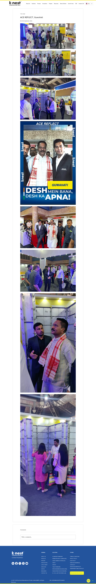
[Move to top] (92, 580)
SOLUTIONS (54, 552)
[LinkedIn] (13, 563)
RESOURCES (43, 571)
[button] (34, 3)
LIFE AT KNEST (44, 564)
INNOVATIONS (44, 562)
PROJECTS (43, 558)
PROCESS (43, 560)
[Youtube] (26, 563)
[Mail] (88, 580)
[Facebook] (16, 563)
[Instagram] (23, 563)
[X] (20, 563)
